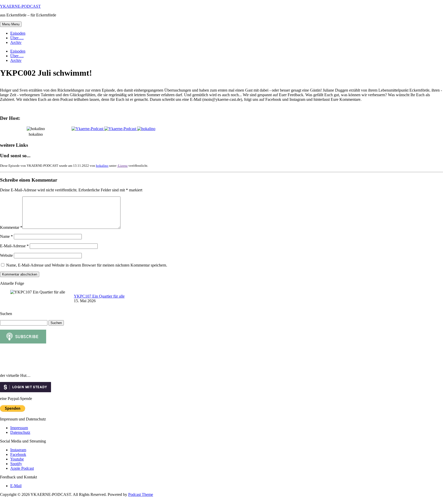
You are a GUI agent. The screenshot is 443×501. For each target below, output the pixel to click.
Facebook (18, 454)
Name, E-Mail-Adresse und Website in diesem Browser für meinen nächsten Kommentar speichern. (86, 265)
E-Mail (16, 486)
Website (6, 255)
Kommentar (11, 227)
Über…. (17, 38)
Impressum (19, 428)
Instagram (18, 450)
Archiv (16, 42)
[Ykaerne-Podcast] (88, 128)
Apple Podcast (22, 468)
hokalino (102, 166)
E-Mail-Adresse (14, 246)
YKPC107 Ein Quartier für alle (99, 296)
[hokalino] (146, 128)
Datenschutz (20, 432)
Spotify (16, 463)
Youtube (17, 459)
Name (6, 236)
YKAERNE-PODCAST (20, 6)
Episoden (17, 33)
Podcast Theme (140, 494)
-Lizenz (122, 166)
